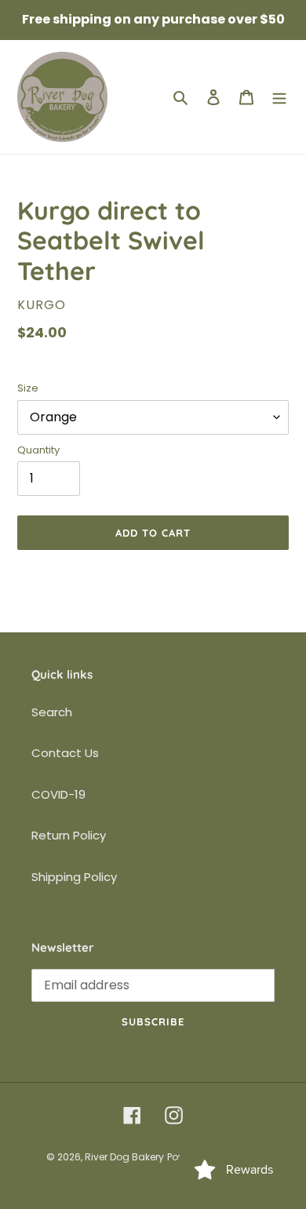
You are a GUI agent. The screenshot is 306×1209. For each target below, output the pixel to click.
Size (27, 388)
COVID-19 (58, 794)
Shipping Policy (74, 877)
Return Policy (68, 835)
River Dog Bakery (124, 1156)
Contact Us (65, 753)
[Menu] (279, 97)
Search (51, 712)
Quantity (38, 449)
